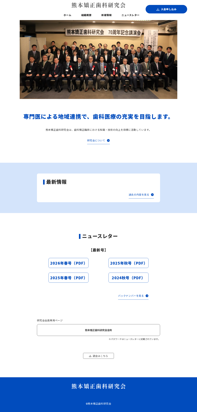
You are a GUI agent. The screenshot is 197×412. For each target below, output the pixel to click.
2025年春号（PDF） (68, 277)
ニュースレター (131, 15)
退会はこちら (100, 356)
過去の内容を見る (139, 194)
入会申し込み (169, 9)
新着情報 (106, 15)
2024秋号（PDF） (128, 277)
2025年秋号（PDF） (128, 263)
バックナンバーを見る (131, 295)
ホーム (67, 15)
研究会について (96, 140)
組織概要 (86, 15)
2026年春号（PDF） (68, 263)
